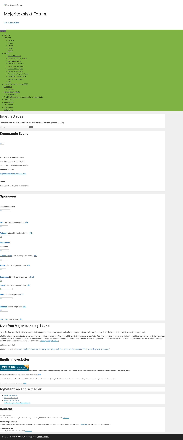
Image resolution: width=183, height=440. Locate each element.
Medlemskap (9, 102)
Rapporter (11, 89)
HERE (39, 374)
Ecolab (2, 265)
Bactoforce (4, 277)
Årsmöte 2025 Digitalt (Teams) (17, 58)
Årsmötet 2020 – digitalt (15, 69)
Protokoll (10, 48)
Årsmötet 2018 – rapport (15, 79)
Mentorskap (9, 100)
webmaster (66, 418)
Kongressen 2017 (13, 94)
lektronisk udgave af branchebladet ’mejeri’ (17, 403)
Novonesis (4, 319)
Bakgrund (11, 40)
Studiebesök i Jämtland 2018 (17, 76)
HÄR (26, 222)
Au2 (1, 233)
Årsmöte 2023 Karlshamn (15, 63)
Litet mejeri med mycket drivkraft (18, 74)
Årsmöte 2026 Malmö (14, 56)
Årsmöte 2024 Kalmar (14, 61)
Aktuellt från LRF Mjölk (10, 395)
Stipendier (8, 87)
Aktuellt (7, 35)
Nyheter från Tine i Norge (11, 400)
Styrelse (10, 43)
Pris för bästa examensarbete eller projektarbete (23, 97)
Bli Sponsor (8, 110)
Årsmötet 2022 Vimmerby (15, 66)
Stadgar (10, 51)
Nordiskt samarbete (12, 92)
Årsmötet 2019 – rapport (15, 71)
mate (5, 233)
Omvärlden (8, 107)
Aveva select (5, 242)
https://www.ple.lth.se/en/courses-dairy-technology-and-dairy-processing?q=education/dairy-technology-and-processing (62, 349)
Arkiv (9, 81)
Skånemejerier (6, 256)
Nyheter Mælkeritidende (11, 398)
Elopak (2, 285)
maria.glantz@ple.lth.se (49, 341)
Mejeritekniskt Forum (25, 14)
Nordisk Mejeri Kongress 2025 (16, 84)
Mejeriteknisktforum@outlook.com (13, 174)
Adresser (10, 45)
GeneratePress (43, 437)
